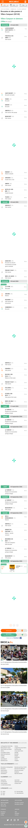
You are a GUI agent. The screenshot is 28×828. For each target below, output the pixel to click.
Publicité (3, 813)
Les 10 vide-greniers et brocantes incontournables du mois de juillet (14, 686)
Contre (16, 759)
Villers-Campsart (21, 9)
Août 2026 (17, 780)
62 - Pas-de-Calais (19, 791)
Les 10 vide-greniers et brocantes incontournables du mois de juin (14, 710)
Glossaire (17, 813)
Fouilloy (2, 757)
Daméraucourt (4, 760)
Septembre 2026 (18, 781)
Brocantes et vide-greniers (7, 767)
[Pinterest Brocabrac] (19, 821)
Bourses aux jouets (19, 770)
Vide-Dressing (4, 772)
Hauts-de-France (5, 9)
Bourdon (17, 754)
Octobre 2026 (18, 783)
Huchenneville (18, 749)
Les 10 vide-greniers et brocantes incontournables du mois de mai (14, 733)
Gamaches (17, 757)
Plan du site (3, 806)
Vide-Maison (3, 773)
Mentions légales (5, 802)
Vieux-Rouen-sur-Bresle (6, 749)
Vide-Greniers (4, 770)
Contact (17, 815)
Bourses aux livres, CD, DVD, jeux (21, 767)
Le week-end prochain (6, 785)
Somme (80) (13, 9)
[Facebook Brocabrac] (12, 821)
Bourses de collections (20, 768)
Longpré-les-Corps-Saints (20, 747)
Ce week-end (4, 781)
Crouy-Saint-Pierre (19, 751)
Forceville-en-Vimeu (5, 752)
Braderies (17, 772)
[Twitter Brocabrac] (9, 821)
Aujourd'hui (3, 780)
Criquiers (17, 760)
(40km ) (6, 21)
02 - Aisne (3, 791)
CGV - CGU (3, 804)
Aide (16, 811)
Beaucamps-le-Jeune (5, 747)
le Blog (2, 815)
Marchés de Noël (18, 773)
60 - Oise (3, 794)
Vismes (16, 746)
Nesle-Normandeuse (5, 754)
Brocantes (3, 768)
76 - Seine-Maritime (19, 793)
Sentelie (16, 752)
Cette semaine (4, 783)
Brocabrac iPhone (19, 804)
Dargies (16, 755)
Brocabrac (3, 811)
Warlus (2, 751)
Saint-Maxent (4, 759)
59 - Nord (3, 793)
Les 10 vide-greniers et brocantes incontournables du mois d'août (14, 663)
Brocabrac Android (19, 802)
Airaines (2, 755)
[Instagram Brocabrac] (16, 821)
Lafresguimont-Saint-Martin (7, 746)
